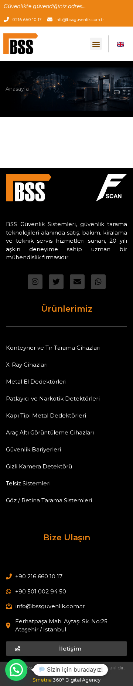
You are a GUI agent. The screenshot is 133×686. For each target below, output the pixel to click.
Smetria (66, 680)
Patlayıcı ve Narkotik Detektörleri (53, 398)
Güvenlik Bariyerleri (33, 449)
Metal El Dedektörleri (36, 381)
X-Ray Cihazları (27, 364)
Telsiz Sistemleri (28, 483)
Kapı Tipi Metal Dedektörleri (46, 415)
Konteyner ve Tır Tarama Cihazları (53, 347)
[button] (96, 44)
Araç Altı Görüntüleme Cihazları (50, 432)
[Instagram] (35, 281)
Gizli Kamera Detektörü (39, 466)
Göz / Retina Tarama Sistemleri (49, 500)
